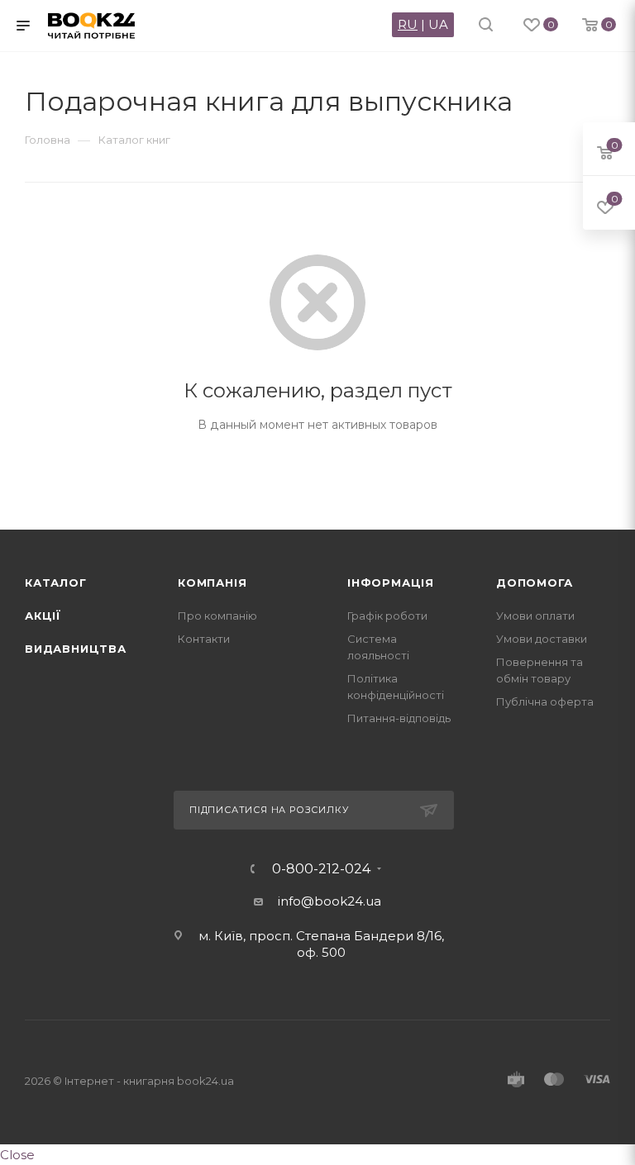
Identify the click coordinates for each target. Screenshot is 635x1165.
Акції (43, 615)
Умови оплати (535, 615)
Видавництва (76, 648)
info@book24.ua (329, 901)
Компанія (212, 582)
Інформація (390, 582)
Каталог (56, 582)
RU (408, 24)
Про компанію (217, 615)
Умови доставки (541, 638)
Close (17, 1155)
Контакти (204, 638)
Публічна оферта (545, 701)
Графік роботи (387, 615)
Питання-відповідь (399, 718)
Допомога (534, 582)
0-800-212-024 (321, 869)
